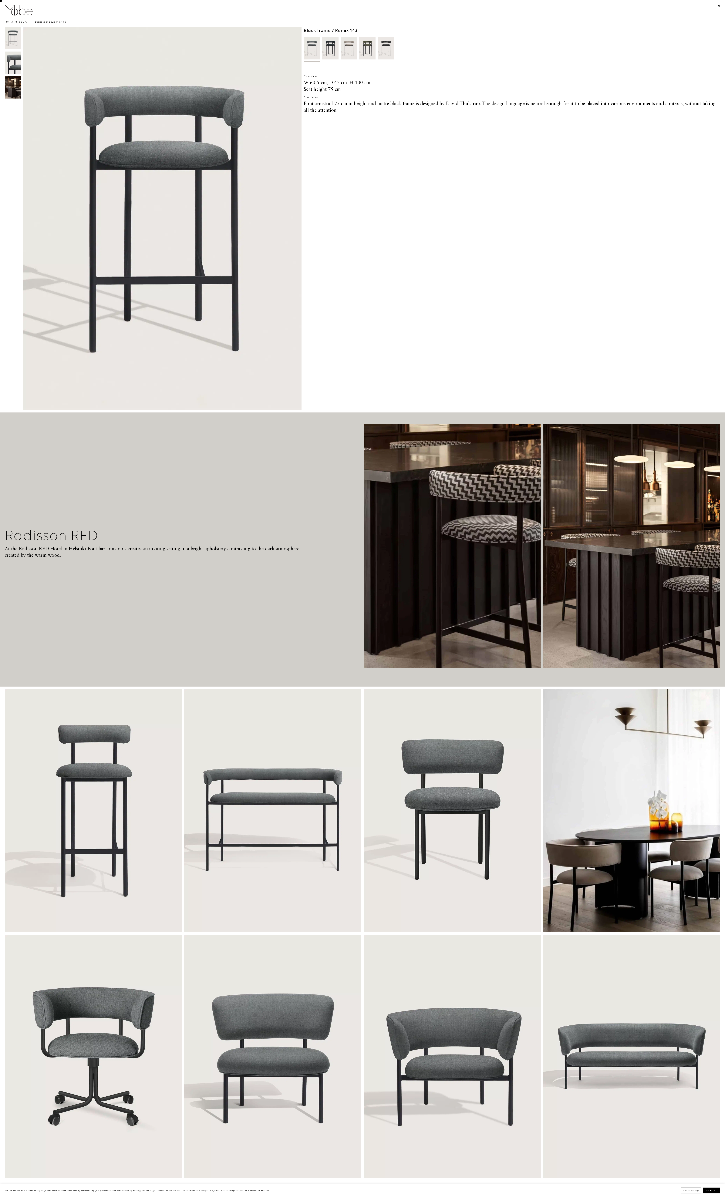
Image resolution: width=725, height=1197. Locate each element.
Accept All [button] (712, 1190)
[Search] (719, 6)
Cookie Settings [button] (691, 1190)
